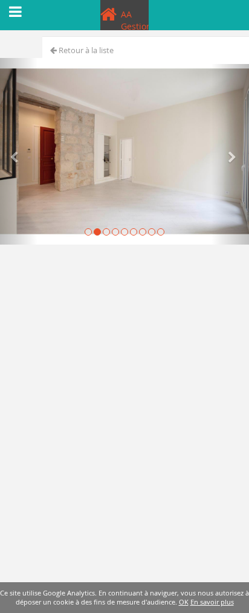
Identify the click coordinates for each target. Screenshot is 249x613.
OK (184, 601)
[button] (18, 151)
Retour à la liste (85, 50)
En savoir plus (212, 601)
